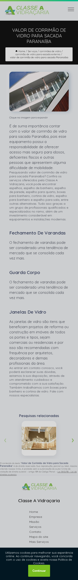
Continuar (39, 570)
